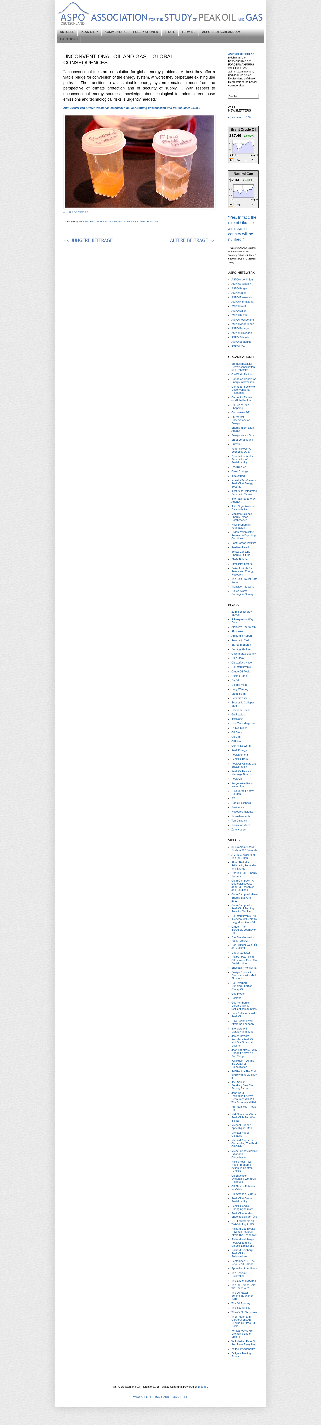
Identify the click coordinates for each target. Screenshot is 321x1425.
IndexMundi (238, 476)
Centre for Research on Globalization (243, 399)
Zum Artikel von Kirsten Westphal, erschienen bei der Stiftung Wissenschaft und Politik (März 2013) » (131, 108)
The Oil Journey (240, 1303)
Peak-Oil (236, 778)
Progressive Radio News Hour (242, 785)
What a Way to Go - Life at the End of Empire (242, 1334)
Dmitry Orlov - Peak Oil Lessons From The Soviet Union (244, 960)
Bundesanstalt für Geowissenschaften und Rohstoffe (243, 367)
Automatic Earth (240, 640)
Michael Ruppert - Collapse (242, 1134)
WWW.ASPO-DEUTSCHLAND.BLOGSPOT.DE (160, 1397)
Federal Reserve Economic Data (241, 450)
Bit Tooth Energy (241, 644)
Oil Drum (236, 732)
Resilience (237, 807)
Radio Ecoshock (241, 802)
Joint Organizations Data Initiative (242, 508)
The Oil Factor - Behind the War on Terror (242, 1296)
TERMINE (188, 32)
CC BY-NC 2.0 (81, 212)
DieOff (235, 680)
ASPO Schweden (241, 333)
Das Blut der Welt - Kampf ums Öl (242, 939)
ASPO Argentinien (242, 279)
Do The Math (239, 684)
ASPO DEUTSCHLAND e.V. (221, 32)
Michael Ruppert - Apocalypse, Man (242, 1127)
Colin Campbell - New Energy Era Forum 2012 (244, 897)
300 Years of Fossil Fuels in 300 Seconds (244, 849)
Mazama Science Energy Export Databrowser (241, 517)
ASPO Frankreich (241, 297)
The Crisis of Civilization (238, 1275)
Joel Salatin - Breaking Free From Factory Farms (243, 1085)
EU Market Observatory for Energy (240, 420)
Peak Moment (239, 754)
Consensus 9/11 (241, 412)
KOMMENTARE (116, 32)
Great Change (239, 471)
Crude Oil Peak (240, 671)
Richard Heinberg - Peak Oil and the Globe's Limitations (242, 1242)
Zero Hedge (238, 829)
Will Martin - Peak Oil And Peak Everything (243, 1343)
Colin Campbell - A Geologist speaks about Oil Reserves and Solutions (242, 885)
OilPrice (236, 741)
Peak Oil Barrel (240, 759)
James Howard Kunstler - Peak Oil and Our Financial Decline (242, 1041)
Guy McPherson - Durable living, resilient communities (244, 1006)
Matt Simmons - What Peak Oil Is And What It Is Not (244, 1117)
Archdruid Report (241, 635)
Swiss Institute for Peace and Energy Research (242, 571)
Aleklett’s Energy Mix (243, 627)
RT (233, 798)
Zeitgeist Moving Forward (241, 1355)
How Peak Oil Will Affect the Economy (242, 1022)
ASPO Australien (241, 283)
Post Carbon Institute (243, 543)
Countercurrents (241, 667)
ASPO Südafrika (241, 341)
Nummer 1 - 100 (241, 117)
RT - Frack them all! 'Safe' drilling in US (242, 1223)
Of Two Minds (239, 728)
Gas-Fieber (238, 993)
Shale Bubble (239, 559)
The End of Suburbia (243, 1280)
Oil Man (236, 736)
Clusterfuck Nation (242, 662)
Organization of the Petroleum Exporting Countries (243, 535)
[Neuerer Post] (100, 241)
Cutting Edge (239, 675)
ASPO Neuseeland (242, 319)
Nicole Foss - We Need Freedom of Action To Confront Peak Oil (242, 1166)
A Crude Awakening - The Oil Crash (243, 856)
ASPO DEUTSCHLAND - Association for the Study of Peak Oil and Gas (121, 221)
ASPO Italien (239, 310)
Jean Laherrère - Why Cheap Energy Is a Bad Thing (244, 1053)
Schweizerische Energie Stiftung (240, 553)
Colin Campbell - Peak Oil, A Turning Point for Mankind (242, 908)
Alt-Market (237, 631)
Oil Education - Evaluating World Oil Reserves (243, 1179)
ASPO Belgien (240, 288)
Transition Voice (240, 825)
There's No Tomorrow (244, 1312)
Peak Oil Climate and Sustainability (244, 765)
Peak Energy (239, 750)
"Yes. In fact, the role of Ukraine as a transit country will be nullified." (242, 228)
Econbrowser (239, 698)
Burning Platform (241, 649)
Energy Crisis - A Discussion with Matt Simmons (243, 975)
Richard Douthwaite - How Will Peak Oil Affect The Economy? (244, 1232)
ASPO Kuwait (239, 315)
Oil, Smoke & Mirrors (243, 1194)
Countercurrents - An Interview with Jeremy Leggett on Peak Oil (244, 919)
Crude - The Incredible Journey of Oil (243, 930)
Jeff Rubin (237, 719)
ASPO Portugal (240, 328)
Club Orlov (237, 658)
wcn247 (67, 212)
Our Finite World (241, 745)
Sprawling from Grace (244, 1268)
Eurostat (236, 444)
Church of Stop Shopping (240, 407)
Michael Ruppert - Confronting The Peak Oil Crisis (244, 1143)
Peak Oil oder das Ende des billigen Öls (244, 1215)
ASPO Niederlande (242, 324)
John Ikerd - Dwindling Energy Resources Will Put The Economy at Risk (244, 1098)
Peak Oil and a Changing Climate (242, 1208)
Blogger (202, 1386)
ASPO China (239, 292)
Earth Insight (238, 693)
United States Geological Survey (242, 593)
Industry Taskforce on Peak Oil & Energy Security (244, 483)
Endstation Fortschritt (243, 967)
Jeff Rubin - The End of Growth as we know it (244, 1074)
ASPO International (242, 301)
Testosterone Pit (240, 816)
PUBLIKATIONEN (145, 32)
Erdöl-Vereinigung (242, 439)
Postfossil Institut (241, 547)
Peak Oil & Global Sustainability (241, 1200)
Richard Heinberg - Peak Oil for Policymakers (242, 1253)
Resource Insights (242, 811)
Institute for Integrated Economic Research (244, 493)
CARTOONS (69, 39)
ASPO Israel (238, 306)
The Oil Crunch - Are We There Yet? (243, 1287)
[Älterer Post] (178, 241)
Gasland (236, 998)
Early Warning (239, 689)
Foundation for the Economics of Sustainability (242, 459)
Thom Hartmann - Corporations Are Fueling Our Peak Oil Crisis (243, 1321)
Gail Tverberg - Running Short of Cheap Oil (241, 986)
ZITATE (170, 32)
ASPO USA (238, 346)
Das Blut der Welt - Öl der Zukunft (244, 947)
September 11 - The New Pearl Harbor (243, 1263)
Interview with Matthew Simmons (242, 1030)
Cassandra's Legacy (243, 653)
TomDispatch (239, 820)
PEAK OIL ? (89, 32)
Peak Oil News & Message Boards (241, 773)
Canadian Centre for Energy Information (243, 381)
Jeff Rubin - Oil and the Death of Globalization (242, 1064)
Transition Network (242, 586)
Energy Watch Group (243, 435)
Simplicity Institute (242, 564)
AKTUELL (67, 32)
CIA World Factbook (243, 374)
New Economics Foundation (241, 526)
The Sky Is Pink (240, 1307)
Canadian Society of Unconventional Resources (243, 390)
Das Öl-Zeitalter (240, 952)
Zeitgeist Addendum (243, 1349)
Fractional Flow (240, 710)
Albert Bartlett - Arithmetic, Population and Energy (244, 865)
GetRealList (238, 714)
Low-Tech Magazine (243, 723)
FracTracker (238, 467)
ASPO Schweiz (240, 337)
